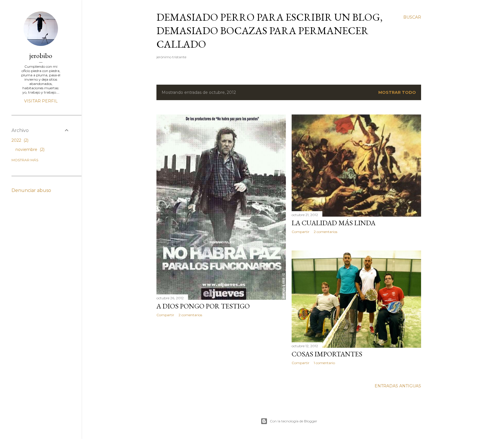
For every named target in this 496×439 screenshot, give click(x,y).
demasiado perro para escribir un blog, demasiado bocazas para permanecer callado (269, 30)
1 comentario (324, 363)
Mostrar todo (397, 92)
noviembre (29, 149)
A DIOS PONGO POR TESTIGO (203, 306)
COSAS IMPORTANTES (327, 353)
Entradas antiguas (398, 386)
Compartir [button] (165, 315)
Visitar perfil (41, 101)
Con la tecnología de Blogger (293, 421)
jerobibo (40, 55)
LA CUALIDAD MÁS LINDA (333, 222)
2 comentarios (190, 315)
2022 (19, 140)
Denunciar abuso (31, 190)
